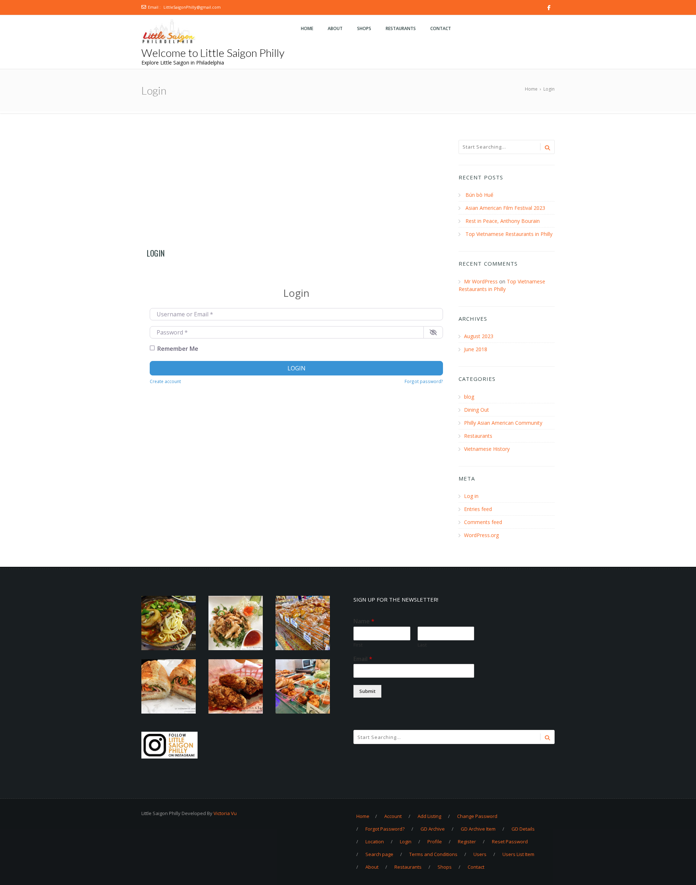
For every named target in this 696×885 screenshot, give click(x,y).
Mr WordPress (481, 281)
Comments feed (483, 522)
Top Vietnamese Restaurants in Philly (508, 233)
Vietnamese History (487, 448)
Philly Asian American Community (503, 422)
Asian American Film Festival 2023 (505, 207)
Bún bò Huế (479, 194)
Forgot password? (424, 381)
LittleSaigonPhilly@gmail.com (192, 7)
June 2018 (475, 349)
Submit (367, 691)
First (357, 645)
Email (362, 659)
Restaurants (478, 435)
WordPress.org (481, 535)
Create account (165, 381)
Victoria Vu (225, 813)
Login (296, 368)
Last (422, 645)
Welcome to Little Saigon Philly (213, 52)
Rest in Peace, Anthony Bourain (502, 220)
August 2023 (478, 336)
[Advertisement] (296, 193)
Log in (471, 496)
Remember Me (177, 349)
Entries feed (478, 509)
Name (363, 621)
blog (469, 396)
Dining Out (476, 409)
